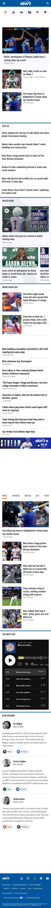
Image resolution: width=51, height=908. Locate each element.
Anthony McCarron (9, 388)
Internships (38, 888)
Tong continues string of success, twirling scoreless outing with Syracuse (34, 591)
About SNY (6, 885)
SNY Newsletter (35, 885)
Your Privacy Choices (11, 898)
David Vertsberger (9, 376)
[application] (25, 219)
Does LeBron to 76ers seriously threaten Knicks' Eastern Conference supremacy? (23, 372)
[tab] (4, 496)
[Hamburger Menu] (4, 3)
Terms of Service (21, 893)
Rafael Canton (9, 63)
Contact (23, 888)
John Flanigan (40, 77)
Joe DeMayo (27, 325)
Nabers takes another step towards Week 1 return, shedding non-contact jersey (24, 146)
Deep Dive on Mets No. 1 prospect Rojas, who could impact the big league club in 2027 (35, 321)
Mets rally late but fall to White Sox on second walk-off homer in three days (35, 569)
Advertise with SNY (20, 885)
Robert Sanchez (29, 552)
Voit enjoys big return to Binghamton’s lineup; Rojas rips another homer (35, 96)
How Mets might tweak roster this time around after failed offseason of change (35, 297)
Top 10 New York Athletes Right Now (18, 431)
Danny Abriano (8, 355)
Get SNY (6, 888)
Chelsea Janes (28, 303)
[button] (5, 209)
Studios (14, 888)
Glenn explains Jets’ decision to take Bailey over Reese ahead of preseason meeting (25, 134)
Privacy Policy (7, 893)
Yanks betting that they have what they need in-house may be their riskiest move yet (23, 421)
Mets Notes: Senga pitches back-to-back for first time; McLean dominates (23, 157)
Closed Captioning (33, 898)
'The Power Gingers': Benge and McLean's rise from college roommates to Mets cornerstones (24, 384)
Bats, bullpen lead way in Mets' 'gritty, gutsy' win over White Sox (36, 614)
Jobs (29, 888)
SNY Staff (5, 434)
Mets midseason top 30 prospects (17, 361)
